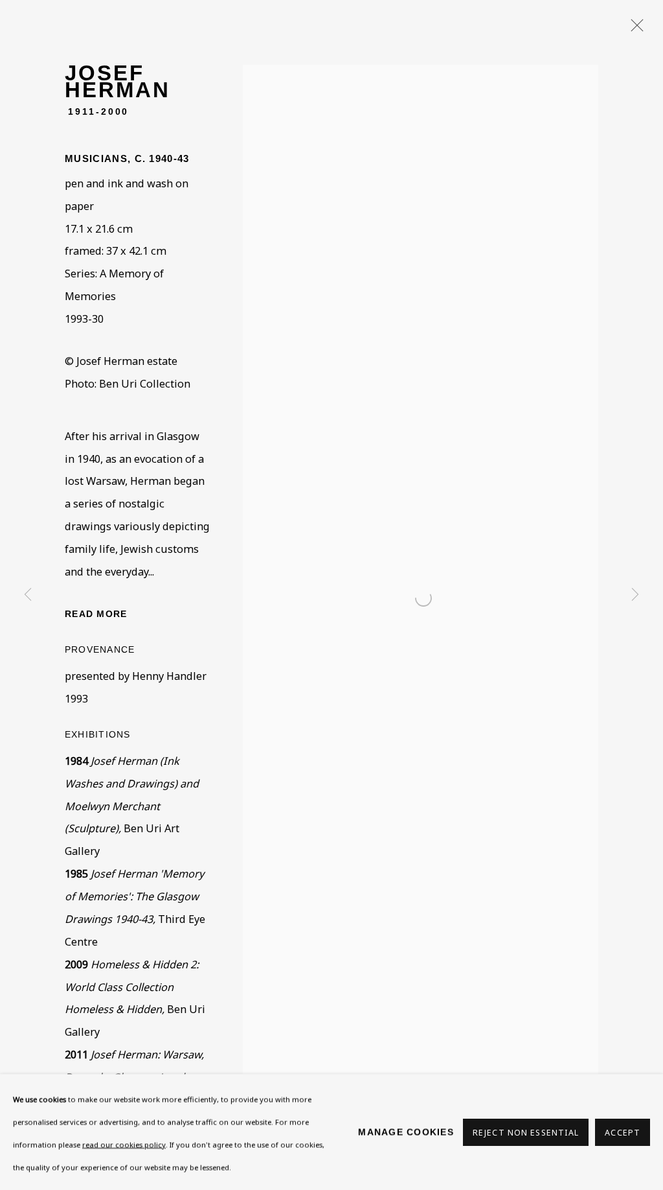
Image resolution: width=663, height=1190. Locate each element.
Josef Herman (117, 81)
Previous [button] (28, 594)
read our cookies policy (124, 1144)
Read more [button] (96, 614)
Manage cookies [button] (406, 1131)
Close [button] (634, 29)
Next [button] (635, 594)
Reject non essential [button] (526, 1132)
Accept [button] (622, 1132)
